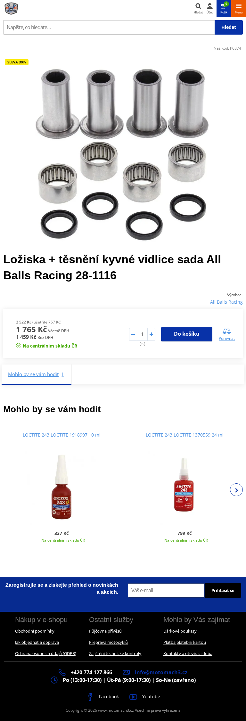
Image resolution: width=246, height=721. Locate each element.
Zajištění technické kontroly (115, 653)
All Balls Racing (226, 302)
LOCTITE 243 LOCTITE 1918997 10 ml (62, 435)
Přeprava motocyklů (108, 642)
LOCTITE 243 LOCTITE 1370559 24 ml (185, 435)
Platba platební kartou (184, 642)
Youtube (150, 696)
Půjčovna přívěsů (105, 631)
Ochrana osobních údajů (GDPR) (45, 653)
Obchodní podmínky (34, 631)
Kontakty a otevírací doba (187, 653)
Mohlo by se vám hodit (33, 374)
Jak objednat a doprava (37, 642)
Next (236, 489)
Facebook (108, 696)
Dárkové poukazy (180, 631)
